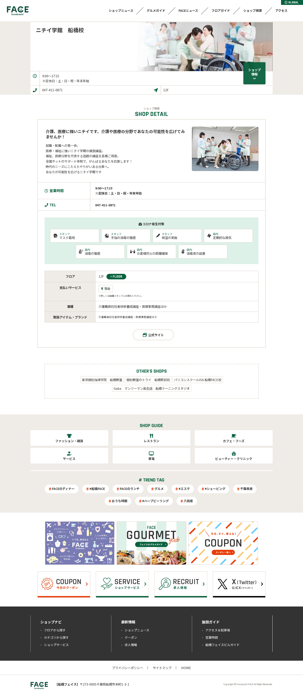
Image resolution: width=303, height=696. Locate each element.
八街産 (188, 501)
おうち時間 (119, 501)
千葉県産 (246, 488)
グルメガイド (156, 10)
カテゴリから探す (56, 637)
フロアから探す (55, 630)
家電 (151, 458)
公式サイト (156, 334)
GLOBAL (293, 2)
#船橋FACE (97, 488)
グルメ (159, 488)
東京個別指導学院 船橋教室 (102, 379)
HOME (186, 667)
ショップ (254, 71)
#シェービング (215, 488)
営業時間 (211, 637)
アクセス (281, 10)
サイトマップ (162, 667)
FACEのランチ (130, 488)
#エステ (184, 488)
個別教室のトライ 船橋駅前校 (148, 379)
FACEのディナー (63, 488)
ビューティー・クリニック (233, 458)
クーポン (131, 637)
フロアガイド (220, 10)
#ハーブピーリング (155, 501)
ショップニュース (121, 10)
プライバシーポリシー (127, 667)
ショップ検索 (252, 10)
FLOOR (117, 276)
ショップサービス (56, 644)
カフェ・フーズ (233, 441)
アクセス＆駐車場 (217, 630)
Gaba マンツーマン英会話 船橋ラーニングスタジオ (152, 388)
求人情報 (131, 644)
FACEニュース (188, 10)
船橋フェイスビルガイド (222, 644)
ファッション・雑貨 (69, 441)
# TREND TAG (151, 480)
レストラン (151, 441)
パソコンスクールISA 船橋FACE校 (197, 379)
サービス (69, 458)
